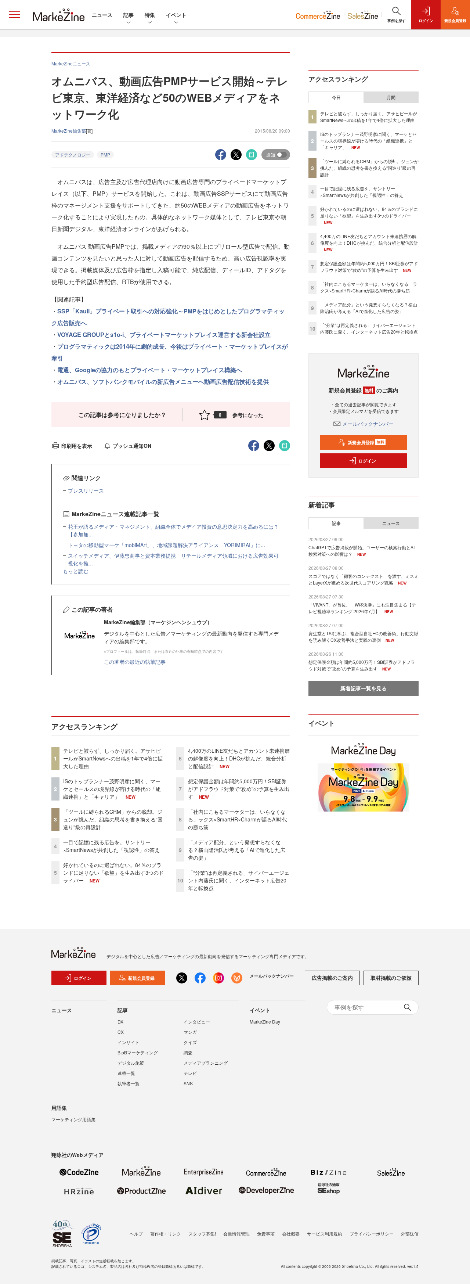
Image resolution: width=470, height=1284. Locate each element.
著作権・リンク (165, 1233)
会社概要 (291, 1233)
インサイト (129, 1042)
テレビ (190, 1073)
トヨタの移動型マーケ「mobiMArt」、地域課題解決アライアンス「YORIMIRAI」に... (166, 545)
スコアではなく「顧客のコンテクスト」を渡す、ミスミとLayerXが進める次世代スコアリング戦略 (363, 579)
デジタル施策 (131, 1063)
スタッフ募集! (202, 1233)
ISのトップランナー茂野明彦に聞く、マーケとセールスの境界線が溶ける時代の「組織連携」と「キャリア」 (112, 788)
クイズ (190, 1042)
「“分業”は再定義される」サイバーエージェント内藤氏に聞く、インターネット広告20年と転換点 (238, 880)
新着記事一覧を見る (363, 688)
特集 (150, 14)
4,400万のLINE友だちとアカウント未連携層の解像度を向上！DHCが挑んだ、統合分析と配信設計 (239, 758)
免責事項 (266, 1233)
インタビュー (197, 1021)
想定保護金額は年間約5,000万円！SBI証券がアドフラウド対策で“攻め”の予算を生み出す (238, 788)
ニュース (102, 14)
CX (121, 1032)
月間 (391, 97)
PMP (105, 154)
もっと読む (75, 571)
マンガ (190, 1032)
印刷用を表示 (76, 445)
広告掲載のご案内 (332, 977)
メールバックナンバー (368, 423)
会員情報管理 (236, 1233)
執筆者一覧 (129, 1083)
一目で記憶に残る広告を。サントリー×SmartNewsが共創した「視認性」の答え (111, 845)
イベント (176, 14)
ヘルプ (136, 1233)
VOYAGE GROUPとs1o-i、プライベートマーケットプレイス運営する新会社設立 (164, 334)
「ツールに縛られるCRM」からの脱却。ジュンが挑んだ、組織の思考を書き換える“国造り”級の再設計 (113, 819)
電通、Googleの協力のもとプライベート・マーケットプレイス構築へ (149, 370)
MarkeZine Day (265, 1021)
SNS (188, 1083)
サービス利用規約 (324, 1233)
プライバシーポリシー (372, 1233)
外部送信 (410, 1233)
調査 (188, 1052)
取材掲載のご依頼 (391, 977)
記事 (128, 14)
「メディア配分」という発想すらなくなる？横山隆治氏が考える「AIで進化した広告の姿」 (236, 849)
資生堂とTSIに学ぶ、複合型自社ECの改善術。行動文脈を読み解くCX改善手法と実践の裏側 (363, 636)
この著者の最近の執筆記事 (135, 661)
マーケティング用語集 (73, 1119)
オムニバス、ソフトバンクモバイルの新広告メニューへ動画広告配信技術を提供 (163, 381)
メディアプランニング (206, 1063)
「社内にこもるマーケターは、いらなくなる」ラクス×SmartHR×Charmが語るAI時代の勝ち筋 (237, 819)
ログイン (367, 460)
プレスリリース (86, 490)
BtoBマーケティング (138, 1052)
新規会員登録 (366, 442)
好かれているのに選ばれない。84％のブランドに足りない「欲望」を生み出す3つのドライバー (113, 872)
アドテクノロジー (72, 154)
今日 (336, 97)
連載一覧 (126, 1073)
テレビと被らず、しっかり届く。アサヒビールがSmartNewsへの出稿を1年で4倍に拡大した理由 (113, 758)
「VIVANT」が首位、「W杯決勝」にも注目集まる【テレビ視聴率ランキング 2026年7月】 (362, 607)
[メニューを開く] (14, 14)
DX (120, 1021)
